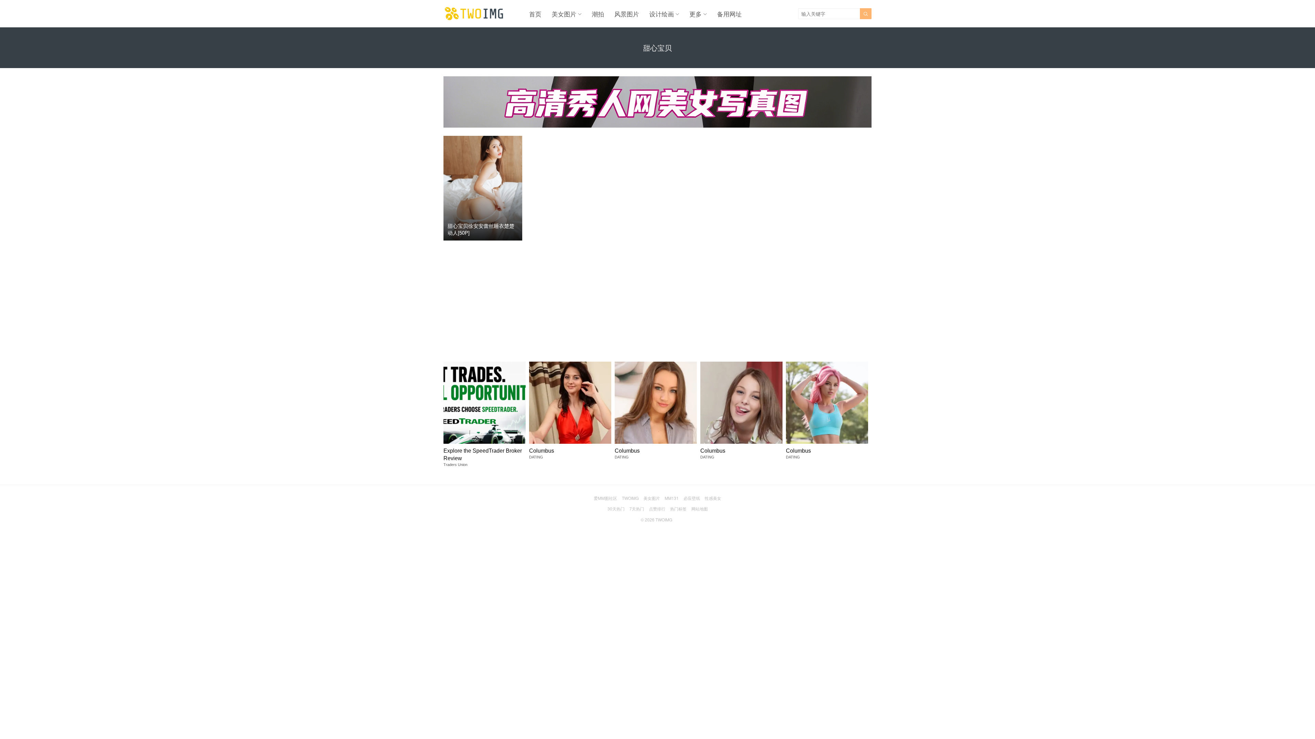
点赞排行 (657, 508)
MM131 (672, 498)
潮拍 (598, 13)
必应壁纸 (692, 498)
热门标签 (678, 508)
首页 (535, 13)
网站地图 (699, 508)
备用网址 (729, 13)
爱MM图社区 (605, 498)
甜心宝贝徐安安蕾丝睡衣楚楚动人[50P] (481, 229)
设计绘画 (661, 13)
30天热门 (616, 508)
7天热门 (636, 508)
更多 (695, 13)
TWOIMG (630, 498)
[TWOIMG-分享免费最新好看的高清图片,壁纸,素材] (474, 14)
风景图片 (626, 13)
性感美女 (713, 498)
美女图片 (564, 13)
